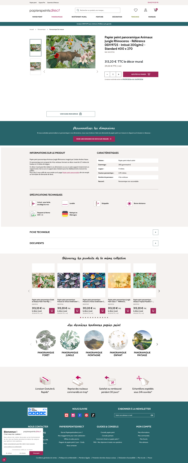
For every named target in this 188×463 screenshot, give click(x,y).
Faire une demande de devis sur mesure (92, 139)
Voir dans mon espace (69, 114)
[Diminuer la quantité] (107, 74)
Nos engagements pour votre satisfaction (71, 436)
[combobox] (97, 10)
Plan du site (141, 458)
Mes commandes (143, 436)
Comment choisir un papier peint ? (107, 439)
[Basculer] (155, 232)
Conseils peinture (107, 436)
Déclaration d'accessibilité (126, 458)
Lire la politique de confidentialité (13, 446)
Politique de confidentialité (68, 458)
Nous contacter (72, 445)
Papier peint (33, 2)
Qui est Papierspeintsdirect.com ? (72, 432)
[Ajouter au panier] (52, 311)
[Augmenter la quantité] (118, 74)
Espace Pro (42, 2)
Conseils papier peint (108, 432)
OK (152, 415)
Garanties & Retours (53, 2)
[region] (65, 77)
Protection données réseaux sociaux (104, 458)
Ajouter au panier (138, 74)
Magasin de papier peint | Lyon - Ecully (71, 442)
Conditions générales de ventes (46, 458)
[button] (4, 459)
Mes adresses (143, 442)
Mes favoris (143, 439)
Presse (150, 458)
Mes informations (144, 432)
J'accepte (36, 453)
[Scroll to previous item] (30, 291)
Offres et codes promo (71, 439)
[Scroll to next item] (158, 291)
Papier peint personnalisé (70, 172)
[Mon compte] (145, 10)
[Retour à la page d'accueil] (45, 10)
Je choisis (22, 453)
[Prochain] (97, 71)
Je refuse (9, 453)
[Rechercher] (77, 10)
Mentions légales (84, 458)
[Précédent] (44, 71)
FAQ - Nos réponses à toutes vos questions (107, 442)
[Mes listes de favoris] (136, 10)
